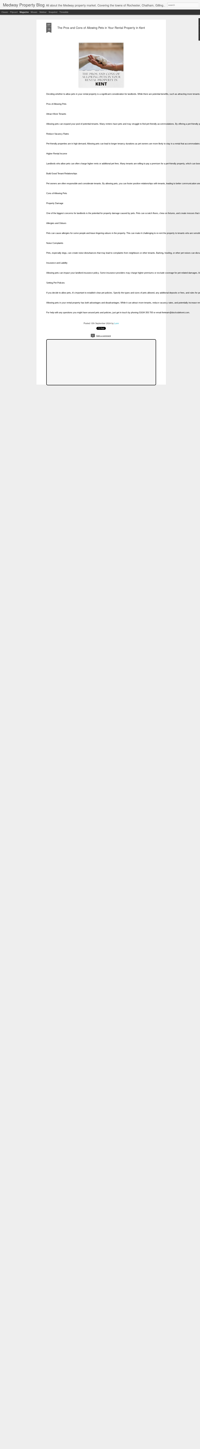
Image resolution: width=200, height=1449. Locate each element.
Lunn (116, 323)
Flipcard (14, 12)
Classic (4, 12)
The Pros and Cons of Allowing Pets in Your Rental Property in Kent (101, 27)
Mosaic (34, 12)
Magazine (24, 12)
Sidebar (43, 12)
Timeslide (63, 12)
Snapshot (53, 12)
